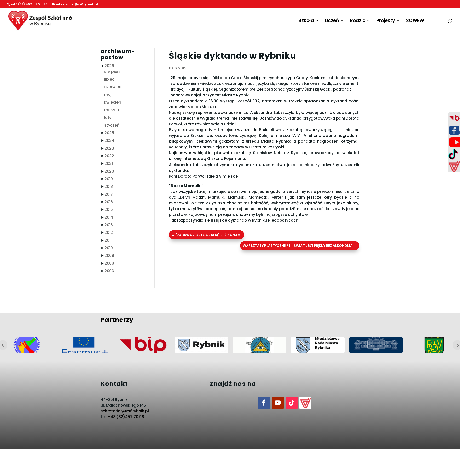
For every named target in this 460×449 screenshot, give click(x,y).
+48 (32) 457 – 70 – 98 (29, 4)
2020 (109, 171)
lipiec (109, 79)
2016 (108, 202)
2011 (108, 240)
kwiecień (112, 102)
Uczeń (332, 21)
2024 (109, 140)
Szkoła (306, 21)
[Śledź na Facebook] (264, 403)
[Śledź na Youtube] (278, 403)
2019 (108, 179)
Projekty (385, 21)
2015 (108, 209)
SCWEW (415, 21)
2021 (108, 163)
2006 (109, 271)
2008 (109, 263)
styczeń (111, 125)
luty (107, 117)
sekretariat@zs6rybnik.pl (125, 411)
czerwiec (112, 87)
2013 (108, 225)
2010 (108, 248)
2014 (108, 217)
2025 (109, 133)
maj (108, 94)
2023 (109, 148)
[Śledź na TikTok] (292, 403)
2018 (108, 186)
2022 (109, 156)
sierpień (112, 71)
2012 (108, 232)
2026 (109, 66)
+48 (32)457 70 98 (126, 417)
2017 (108, 194)
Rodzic (357, 21)
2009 (109, 255)
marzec (111, 110)
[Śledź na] (305, 403)
